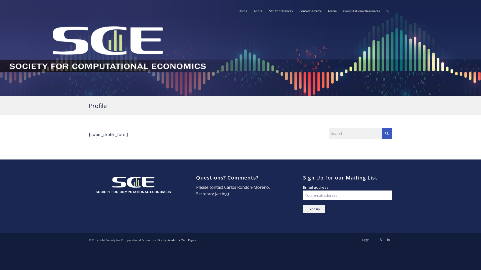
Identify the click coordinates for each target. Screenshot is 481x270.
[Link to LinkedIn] (388, 239)
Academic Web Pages (181, 240)
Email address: (316, 187)
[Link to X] (381, 239)
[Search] (387, 11)
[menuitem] (243, 11)
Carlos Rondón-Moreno (246, 187)
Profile (98, 106)
